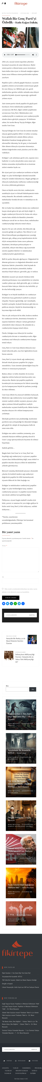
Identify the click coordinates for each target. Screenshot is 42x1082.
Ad (3, 577)
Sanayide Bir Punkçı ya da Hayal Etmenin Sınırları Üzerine (15, 639)
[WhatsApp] (16, 604)
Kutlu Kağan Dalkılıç (10, 13)
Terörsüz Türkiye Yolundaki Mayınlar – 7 (14, 1030)
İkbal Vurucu (21, 854)
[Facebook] (4, 604)
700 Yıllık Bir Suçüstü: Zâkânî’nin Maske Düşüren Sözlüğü (19, 784)
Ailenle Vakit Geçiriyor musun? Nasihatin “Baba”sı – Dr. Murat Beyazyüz (20, 1015)
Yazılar (15, 1068)
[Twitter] (8, 604)
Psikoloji (11, 725)
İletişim (33, 1073)
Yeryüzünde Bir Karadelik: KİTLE (12, 976)
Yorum (4, 545)
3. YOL (11, 914)
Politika (29, 826)
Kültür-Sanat (13, 759)
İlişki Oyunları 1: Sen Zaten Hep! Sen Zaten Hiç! (20, 715)
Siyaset (34, 13)
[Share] (23, 604)
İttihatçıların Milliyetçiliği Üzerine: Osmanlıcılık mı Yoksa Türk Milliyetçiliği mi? (24, 657)
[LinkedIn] (12, 604)
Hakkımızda (26, 1068)
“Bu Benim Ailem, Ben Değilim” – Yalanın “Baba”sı (17, 1021)
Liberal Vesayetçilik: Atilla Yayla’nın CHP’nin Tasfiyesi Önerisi (20, 851)
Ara (7, 686)
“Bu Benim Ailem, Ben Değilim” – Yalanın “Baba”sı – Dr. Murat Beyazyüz (20, 1024)
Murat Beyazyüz (14, 723)
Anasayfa (5, 1068)
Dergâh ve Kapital (16, 817)
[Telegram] (19, 604)
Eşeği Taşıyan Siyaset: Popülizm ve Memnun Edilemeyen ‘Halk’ (20, 1004)
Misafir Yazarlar (22, 1070)
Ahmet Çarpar (21, 753)
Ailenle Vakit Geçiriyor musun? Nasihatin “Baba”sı (17, 1012)
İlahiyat (11, 826)
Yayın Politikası (20, 1073)
